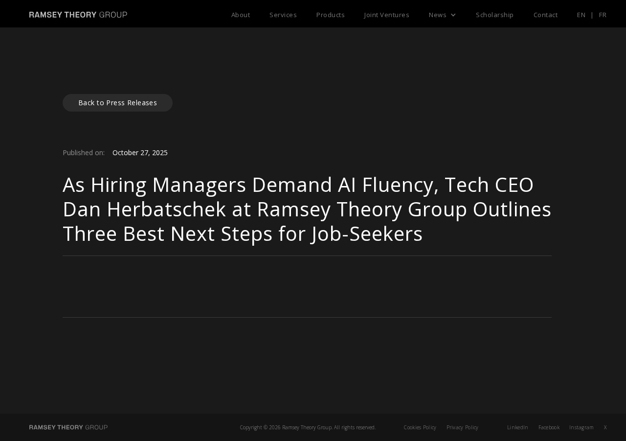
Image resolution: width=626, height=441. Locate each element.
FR (602, 14)
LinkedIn (517, 427)
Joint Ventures (386, 14)
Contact (546, 14)
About (240, 14)
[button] (442, 14)
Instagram (581, 427)
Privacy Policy (463, 427)
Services (283, 14)
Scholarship (495, 14)
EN (581, 14)
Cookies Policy (420, 427)
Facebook (548, 427)
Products (330, 14)
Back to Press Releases (117, 102)
